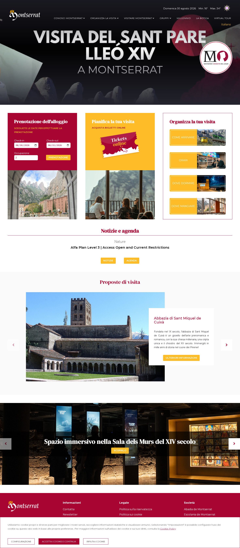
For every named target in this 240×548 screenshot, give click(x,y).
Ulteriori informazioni (181, 357)
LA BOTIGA (202, 18)
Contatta (68, 509)
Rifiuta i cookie (96, 541)
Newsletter (70, 514)
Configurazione (21, 541)
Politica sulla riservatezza (135, 509)
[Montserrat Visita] (24, 20)
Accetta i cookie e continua (59, 541)
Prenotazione (58, 157)
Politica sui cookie (130, 514)
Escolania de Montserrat (199, 514)
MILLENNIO (184, 18)
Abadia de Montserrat (198, 509)
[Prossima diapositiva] (226, 345)
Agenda (132, 260)
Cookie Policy (168, 528)
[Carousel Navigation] (120, 444)
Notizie (108, 260)
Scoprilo (120, 450)
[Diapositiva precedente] (13, 345)
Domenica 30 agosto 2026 (191, 8)
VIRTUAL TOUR (222, 18)
